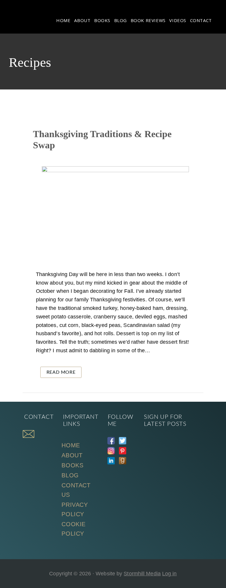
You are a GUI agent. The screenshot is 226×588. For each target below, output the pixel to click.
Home (71, 445)
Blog (70, 475)
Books (72, 465)
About (72, 455)
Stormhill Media (142, 574)
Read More (60, 372)
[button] (217, 16)
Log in (169, 574)
